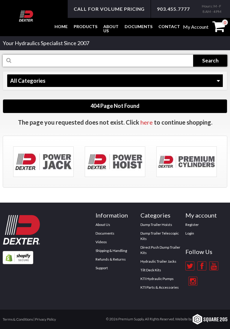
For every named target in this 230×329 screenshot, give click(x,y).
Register (192, 224)
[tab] (115, 80)
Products (85, 26)
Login (189, 233)
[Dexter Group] (21, 212)
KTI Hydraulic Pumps (157, 278)
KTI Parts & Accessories (159, 287)
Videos (101, 242)
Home (61, 26)
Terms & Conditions (18, 319)
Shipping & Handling (111, 250)
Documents (138, 26)
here (146, 122)
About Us (111, 28)
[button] (115, 80)
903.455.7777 (173, 9)
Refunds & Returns (111, 259)
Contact (169, 26)
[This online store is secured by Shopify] (18, 254)
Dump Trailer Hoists (156, 224)
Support (102, 268)
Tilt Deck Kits (150, 270)
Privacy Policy (45, 319)
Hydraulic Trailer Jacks (158, 261)
